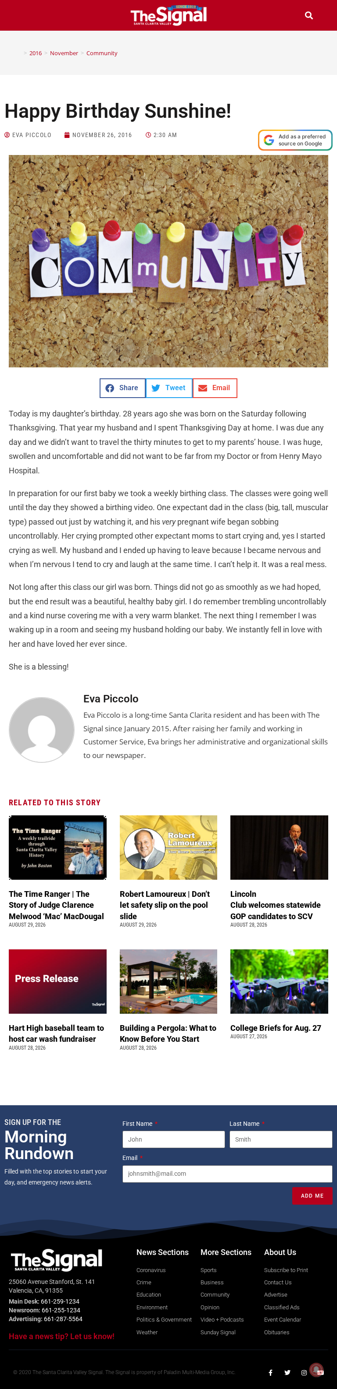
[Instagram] (304, 1373)
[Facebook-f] (271, 1373)
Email (130, 1157)
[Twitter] (287, 1373)
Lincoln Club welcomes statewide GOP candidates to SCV (275, 904)
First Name (138, 1123)
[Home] (19, 53)
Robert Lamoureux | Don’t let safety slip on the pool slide (165, 904)
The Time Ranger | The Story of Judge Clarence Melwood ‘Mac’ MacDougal (57, 904)
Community (102, 53)
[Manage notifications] (316, 1370)
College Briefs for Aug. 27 (275, 1028)
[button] (28, 16)
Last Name (245, 1123)
